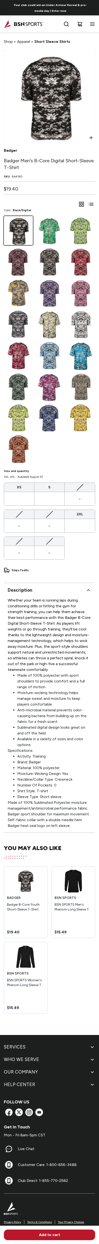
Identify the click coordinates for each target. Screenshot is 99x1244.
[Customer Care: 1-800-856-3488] (9, 1165)
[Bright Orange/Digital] (18, 448)
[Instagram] (29, 1112)
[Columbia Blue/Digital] (49, 355)
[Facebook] (9, 1112)
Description (20, 590)
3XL (19, 541)
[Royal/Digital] (49, 417)
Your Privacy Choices (71, 1222)
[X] (19, 1112)
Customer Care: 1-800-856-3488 (47, 1164)
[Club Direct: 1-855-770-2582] (9, 1181)
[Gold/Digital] (80, 417)
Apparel (23, 41)
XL (49, 514)
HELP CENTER (19, 1084)
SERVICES (14, 1047)
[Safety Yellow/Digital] (18, 417)
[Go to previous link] (7, 7)
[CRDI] (18, 355)
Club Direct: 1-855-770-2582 (43, 1180)
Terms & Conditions (39, 1222)
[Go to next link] (94, 7)
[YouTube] (39, 1112)
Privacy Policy (12, 1222)
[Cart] (80, 24)
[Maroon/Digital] (18, 261)
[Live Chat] (9, 1149)
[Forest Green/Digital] (18, 386)
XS (19, 487)
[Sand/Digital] (80, 386)
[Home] (23, 24)
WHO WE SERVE (21, 1059)
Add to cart (49, 1234)
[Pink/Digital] (80, 293)
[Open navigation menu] (91, 24)
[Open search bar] (66, 24)
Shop (8, 41)
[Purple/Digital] (49, 293)
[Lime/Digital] (80, 230)
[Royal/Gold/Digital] (18, 293)
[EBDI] (80, 355)
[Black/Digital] (18, 230)
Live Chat (26, 1148)
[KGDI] (49, 230)
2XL (80, 514)
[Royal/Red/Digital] (49, 386)
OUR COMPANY (21, 1072)
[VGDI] (49, 324)
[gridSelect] (81, 204)
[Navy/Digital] (18, 324)
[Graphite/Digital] (49, 261)
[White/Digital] (80, 324)
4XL (49, 541)
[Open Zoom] (91, 138)
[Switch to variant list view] (91, 204)
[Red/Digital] (80, 261)
